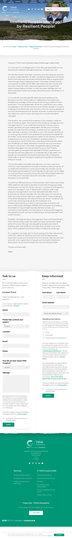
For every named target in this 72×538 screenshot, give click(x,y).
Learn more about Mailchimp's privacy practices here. (54, 378)
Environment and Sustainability (43, 486)
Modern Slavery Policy (44, 495)
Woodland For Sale (25, 1)
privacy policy (22, 414)
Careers (17, 1)
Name (5, 310)
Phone (5, 351)
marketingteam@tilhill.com (52, 351)
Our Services (11, 1)
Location (6, 332)
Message (6, 373)
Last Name (61, 292)
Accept (59, 535)
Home (14, 47)
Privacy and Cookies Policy (46, 478)
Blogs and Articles (36, 47)
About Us (5, 1)
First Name (47, 292)
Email (5, 341)
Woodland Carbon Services (23, 478)
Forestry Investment (33, 1)
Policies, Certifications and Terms (46, 491)
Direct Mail (49, 335)
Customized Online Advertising (55, 338)
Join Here (36, 513)
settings (49, 535)
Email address (48, 302)
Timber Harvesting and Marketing (21, 482)
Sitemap (40, 482)
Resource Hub (42, 1)
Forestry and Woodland (22, 475)
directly (16, 306)
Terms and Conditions (44, 475)
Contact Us (49, 1)
